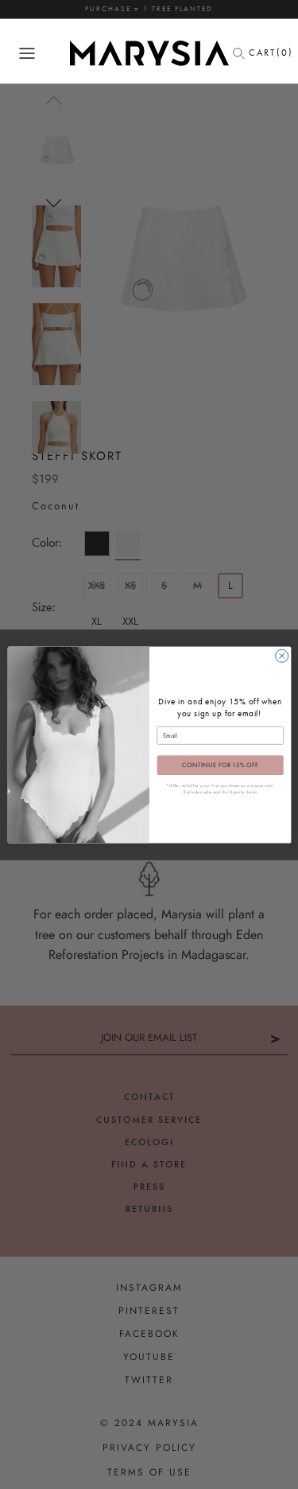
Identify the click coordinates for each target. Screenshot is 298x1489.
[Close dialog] (281, 655)
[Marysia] (149, 53)
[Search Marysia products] (243, 53)
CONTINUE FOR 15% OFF (219, 765)
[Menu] (27, 53)
